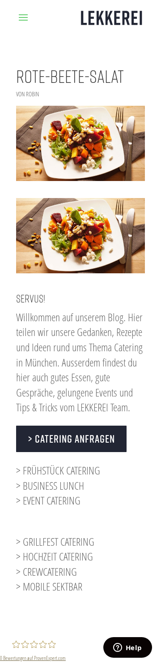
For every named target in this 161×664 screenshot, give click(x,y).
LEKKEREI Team (102, 407)
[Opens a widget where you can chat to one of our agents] (127, 648)
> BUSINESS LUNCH (50, 485)
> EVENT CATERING (48, 500)
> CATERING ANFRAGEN (71, 438)
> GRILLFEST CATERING (55, 541)
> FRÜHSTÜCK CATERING (58, 470)
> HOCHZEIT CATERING (54, 556)
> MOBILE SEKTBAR (49, 586)
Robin (32, 94)
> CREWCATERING (46, 571)
